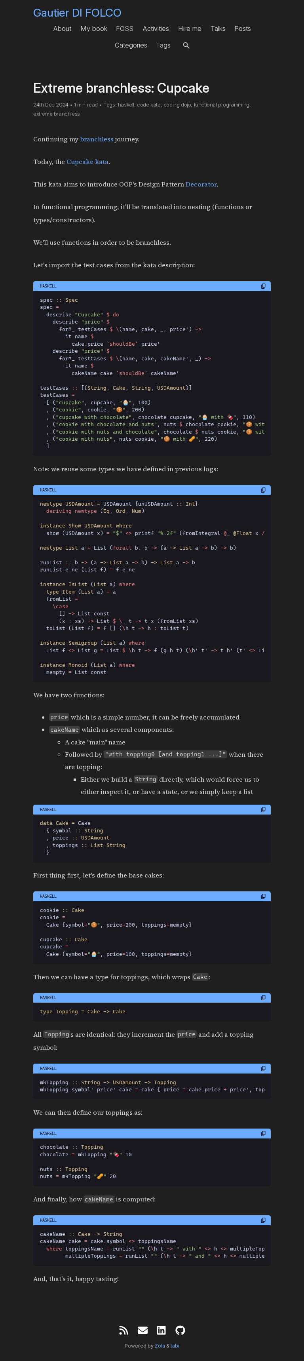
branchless (97, 139)
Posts (242, 28)
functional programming (221, 104)
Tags (163, 45)
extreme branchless (56, 113)
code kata (148, 104)
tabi (175, 1346)
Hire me (189, 28)
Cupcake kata (87, 161)
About (62, 28)
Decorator (201, 184)
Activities (155, 28)
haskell (126, 104)
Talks (218, 28)
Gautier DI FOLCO (77, 12)
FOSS (124, 28)
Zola (160, 1346)
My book (93, 28)
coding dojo (177, 104)
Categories (131, 45)
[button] (186, 45)
